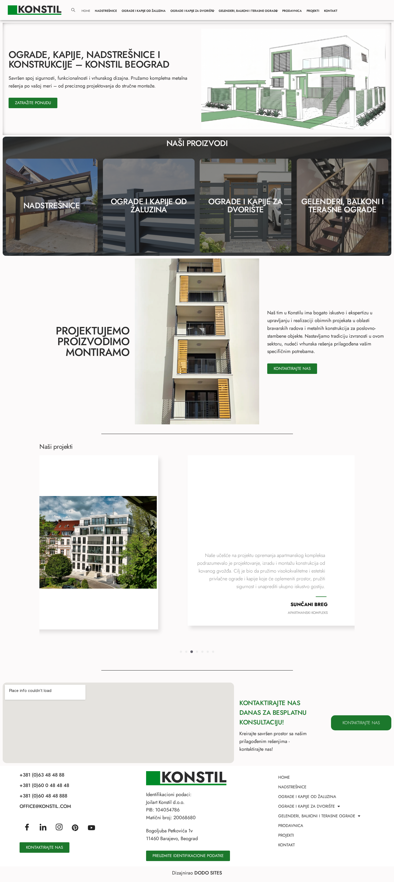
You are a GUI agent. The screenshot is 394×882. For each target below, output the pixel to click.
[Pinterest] (75, 827)
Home (85, 11)
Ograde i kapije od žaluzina (148, 205)
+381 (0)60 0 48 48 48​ (44, 785)
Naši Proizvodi (197, 143)
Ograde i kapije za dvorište (245, 205)
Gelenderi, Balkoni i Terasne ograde (248, 11)
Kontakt (330, 11)
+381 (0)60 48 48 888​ (43, 795)
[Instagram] (59, 827)
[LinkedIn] (43, 827)
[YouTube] (91, 827)
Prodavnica (292, 11)
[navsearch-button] (73, 10)
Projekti (313, 11)
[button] (181, 652)
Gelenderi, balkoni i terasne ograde (342, 205)
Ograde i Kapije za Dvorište (192, 11)
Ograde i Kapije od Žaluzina (144, 11)
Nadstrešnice (106, 11)
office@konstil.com (45, 806)
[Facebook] (27, 827)
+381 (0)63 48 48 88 (42, 774)
